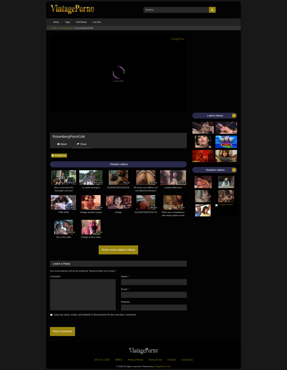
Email (125, 289)
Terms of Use (155, 359)
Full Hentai (81, 22)
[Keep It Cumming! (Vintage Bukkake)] (203, 142)
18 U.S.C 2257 (102, 359)
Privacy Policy (135, 359)
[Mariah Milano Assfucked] (226, 156)
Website (125, 302)
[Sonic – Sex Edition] (226, 142)
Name (125, 276)
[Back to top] (277, 361)
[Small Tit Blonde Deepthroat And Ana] (226, 128)
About (63, 144)
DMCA (118, 359)
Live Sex (97, 22)
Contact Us (187, 359)
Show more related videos (118, 249)
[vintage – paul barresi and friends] (203, 182)
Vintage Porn (66, 28)
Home (56, 22)
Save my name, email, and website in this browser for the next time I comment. (95, 314)
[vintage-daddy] (226, 210)
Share (83, 144)
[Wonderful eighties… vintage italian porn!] (203, 196)
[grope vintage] (203, 210)
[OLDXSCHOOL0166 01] (226, 182)
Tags (67, 22)
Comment (55, 276)
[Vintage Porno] (72, 10)
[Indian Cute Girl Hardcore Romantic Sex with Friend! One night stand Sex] (203, 156)
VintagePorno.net (162, 366)
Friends (172, 359)
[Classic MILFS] (203, 128)
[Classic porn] (226, 196)
